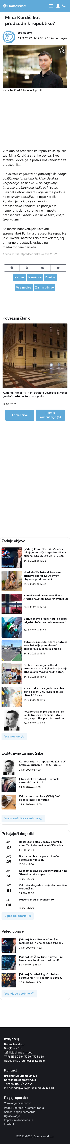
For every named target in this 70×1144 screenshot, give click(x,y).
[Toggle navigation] (51, 6)
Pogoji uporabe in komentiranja (24, 1108)
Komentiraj (20, 415)
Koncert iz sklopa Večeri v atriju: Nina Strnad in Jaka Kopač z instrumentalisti (43, 872)
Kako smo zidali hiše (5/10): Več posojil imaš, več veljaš (39, 798)
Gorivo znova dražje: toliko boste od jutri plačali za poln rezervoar (45, 620)
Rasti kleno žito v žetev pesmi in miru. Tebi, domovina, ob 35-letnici (41, 843)
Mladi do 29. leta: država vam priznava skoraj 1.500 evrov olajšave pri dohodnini (42, 576)
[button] (64, 6)
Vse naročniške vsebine (21, 818)
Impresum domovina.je (18, 1120)
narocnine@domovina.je (20, 1080)
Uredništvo (25, 33)
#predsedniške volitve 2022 (39, 254)
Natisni (19, 277)
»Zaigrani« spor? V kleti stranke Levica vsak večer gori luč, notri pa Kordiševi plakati (35, 394)
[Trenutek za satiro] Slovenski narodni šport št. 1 (39, 780)
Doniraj (50, 277)
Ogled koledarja (15, 915)
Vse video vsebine (17, 993)
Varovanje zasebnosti (17, 1103)
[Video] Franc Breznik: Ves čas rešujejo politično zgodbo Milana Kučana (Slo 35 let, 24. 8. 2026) (44, 552)
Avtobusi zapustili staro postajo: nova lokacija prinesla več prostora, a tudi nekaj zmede (45, 645)
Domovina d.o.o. (14, 1044)
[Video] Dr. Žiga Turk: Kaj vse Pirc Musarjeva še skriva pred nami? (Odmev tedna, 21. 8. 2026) (41, 958)
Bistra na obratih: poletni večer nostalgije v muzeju (39, 858)
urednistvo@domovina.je (20, 1075)
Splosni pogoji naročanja (19, 1112)
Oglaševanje (12, 1116)
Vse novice (23, 287)
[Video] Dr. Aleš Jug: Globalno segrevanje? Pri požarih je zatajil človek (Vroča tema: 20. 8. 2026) (40, 976)
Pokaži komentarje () (50, 415)
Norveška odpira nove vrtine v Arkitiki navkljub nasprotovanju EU (45, 597)
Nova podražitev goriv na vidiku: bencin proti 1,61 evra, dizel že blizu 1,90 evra (44, 692)
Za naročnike (44, 287)
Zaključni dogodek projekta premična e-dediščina (43, 887)
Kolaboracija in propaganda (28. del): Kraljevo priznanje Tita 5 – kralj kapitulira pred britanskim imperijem (44, 715)
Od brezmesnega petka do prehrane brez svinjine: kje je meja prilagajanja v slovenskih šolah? (45, 668)
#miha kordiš (11, 254)
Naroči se (35, 277)
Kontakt (9, 1124)
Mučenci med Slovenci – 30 (36, 900)
